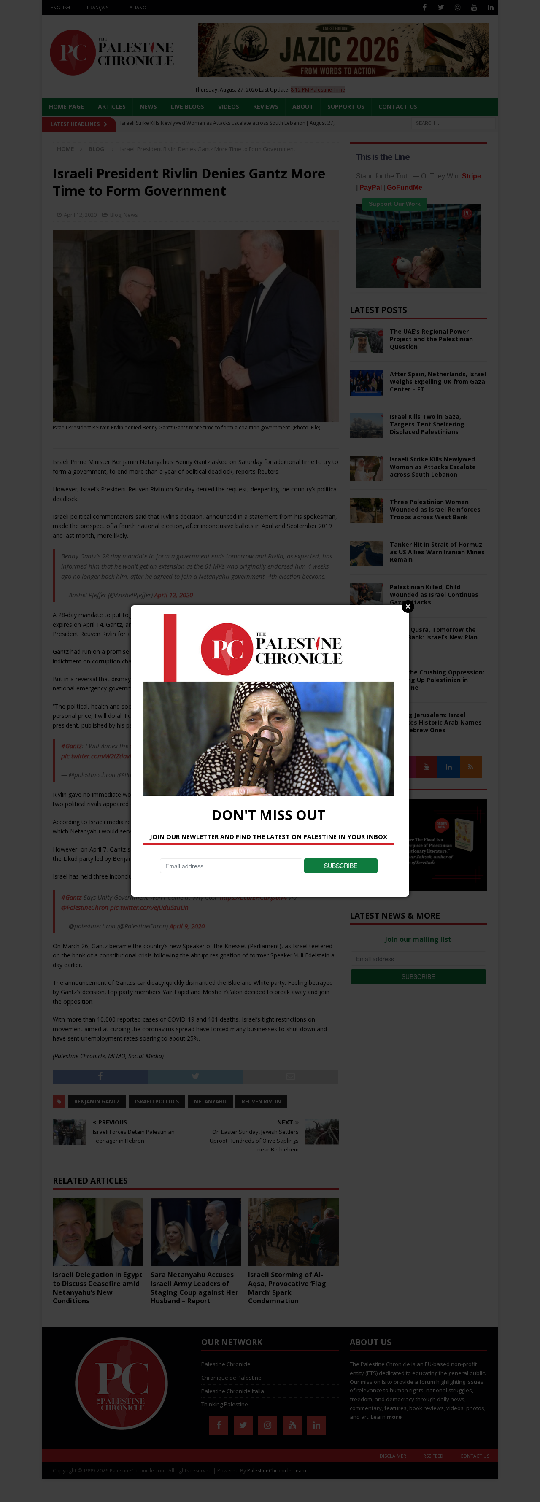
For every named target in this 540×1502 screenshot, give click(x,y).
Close (408, 606)
